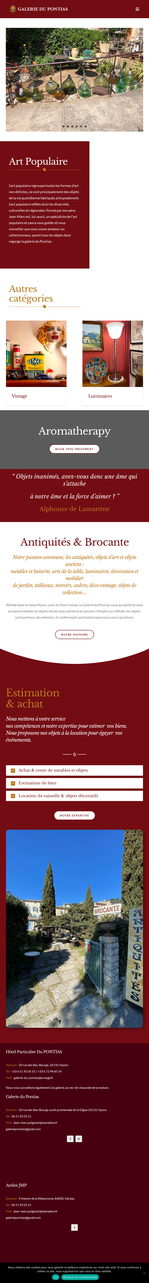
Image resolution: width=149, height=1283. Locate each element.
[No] (144, 1273)
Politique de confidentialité (80, 1277)
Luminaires (100, 396)
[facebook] (70, 1139)
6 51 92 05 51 (26, 1071)
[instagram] (78, 1139)
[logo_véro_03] (39, 7)
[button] (74, 770)
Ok (55, 1277)
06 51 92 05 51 (21, 1205)
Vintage (19, 396)
